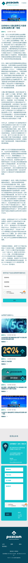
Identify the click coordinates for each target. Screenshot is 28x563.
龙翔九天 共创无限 (6, 361)
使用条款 (16, 551)
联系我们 (4, 546)
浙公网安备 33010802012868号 (9, 553)
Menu (24, 3)
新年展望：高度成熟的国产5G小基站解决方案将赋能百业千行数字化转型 (14, 388)
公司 (3, 544)
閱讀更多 (3, 341)
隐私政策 (12, 551)
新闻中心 (3, 31)
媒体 (20, 544)
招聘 (12, 544)
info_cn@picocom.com (16, 462)
